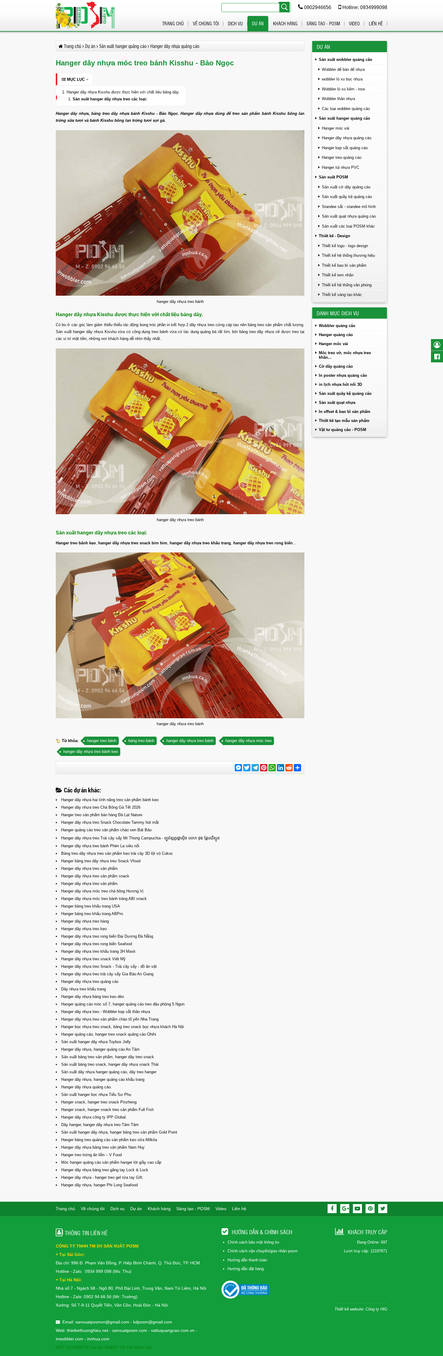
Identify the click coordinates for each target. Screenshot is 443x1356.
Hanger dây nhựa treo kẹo (84, 929)
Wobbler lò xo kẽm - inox (343, 89)
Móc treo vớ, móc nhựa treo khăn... (345, 355)
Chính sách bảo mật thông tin (253, 1242)
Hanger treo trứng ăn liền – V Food (91, 1155)
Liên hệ (376, 23)
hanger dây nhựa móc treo (248, 740)
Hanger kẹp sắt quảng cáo (345, 148)
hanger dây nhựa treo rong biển (263, 543)
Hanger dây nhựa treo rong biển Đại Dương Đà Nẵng (107, 936)
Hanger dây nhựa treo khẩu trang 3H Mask (98, 951)
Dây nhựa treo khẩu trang (83, 989)
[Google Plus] (344, 1208)
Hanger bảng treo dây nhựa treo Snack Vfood (100, 861)
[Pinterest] (370, 1208)
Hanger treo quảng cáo (341, 157)
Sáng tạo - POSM (323, 23)
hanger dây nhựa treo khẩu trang (200, 543)
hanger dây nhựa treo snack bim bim (132, 543)
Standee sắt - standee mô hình (349, 206)
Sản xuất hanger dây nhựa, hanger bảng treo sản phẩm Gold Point (119, 1132)
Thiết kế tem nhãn (337, 275)
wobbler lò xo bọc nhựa (342, 79)
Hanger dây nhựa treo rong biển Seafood (96, 944)
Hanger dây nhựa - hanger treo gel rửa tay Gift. (102, 1177)
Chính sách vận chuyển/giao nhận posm (263, 1251)
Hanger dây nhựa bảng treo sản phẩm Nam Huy (103, 1147)
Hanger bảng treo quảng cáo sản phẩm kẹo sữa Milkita (109, 1139)
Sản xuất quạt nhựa (337, 402)
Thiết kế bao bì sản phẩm (344, 265)
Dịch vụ (235, 23)
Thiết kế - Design (334, 236)
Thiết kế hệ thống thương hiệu (348, 255)
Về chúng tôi (206, 23)
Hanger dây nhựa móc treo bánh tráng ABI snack (104, 898)
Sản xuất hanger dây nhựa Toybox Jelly (96, 1042)
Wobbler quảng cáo (337, 325)
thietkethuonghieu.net (87, 1330)
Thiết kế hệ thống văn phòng (347, 285)
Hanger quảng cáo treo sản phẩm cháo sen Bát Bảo (106, 830)
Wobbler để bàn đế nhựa (343, 69)
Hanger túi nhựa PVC (340, 167)
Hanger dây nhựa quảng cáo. (86, 1087)
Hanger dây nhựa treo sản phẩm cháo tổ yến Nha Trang (110, 1019)
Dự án (258, 23)
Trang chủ (173, 23)
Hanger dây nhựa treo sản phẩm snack (95, 876)
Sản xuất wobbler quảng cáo (345, 59)
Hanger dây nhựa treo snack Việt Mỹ (93, 959)
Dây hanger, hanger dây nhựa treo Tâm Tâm (100, 1124)
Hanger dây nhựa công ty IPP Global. (94, 1117)
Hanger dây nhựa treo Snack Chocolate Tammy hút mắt (110, 822)
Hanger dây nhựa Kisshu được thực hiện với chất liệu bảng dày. (123, 92)
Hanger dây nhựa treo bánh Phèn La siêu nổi (100, 846)
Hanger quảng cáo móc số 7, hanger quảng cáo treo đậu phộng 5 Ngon (122, 1004)
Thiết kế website (349, 1309)
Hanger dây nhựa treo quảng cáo (89, 981)
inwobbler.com (70, 1338)
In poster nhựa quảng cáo (343, 375)
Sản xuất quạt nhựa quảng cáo (349, 216)
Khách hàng (285, 23)
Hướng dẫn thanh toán (247, 1260)
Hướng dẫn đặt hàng (246, 1268)
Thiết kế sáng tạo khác (342, 294)
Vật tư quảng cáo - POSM (342, 429)
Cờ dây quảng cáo (336, 366)
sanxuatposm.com (129, 1330)
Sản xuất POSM (333, 177)
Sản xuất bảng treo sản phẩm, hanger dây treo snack (107, 1057)
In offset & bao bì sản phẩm (344, 411)
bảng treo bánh (141, 740)
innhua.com (98, 1338)
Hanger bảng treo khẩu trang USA (90, 906)
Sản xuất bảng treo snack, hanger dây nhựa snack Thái (110, 1064)
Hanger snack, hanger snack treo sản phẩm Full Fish (107, 1109)
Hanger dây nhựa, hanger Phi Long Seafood (99, 1185)
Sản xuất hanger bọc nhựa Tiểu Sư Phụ (96, 1094)
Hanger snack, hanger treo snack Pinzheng (99, 1102)
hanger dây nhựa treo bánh (189, 740)
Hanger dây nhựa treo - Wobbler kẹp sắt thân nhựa (105, 1011)
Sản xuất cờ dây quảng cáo (346, 187)
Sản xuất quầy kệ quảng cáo (347, 196)
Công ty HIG (376, 1309)
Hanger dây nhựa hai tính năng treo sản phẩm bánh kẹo (110, 800)
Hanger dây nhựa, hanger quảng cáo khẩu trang (102, 1079)
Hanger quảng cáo (336, 334)
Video (354, 23)
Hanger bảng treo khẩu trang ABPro (92, 913)
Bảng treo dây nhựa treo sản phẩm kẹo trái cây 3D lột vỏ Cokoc (117, 853)
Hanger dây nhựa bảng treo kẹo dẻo (92, 996)
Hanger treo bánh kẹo (76, 543)
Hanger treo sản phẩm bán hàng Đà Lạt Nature (101, 815)
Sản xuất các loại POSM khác (348, 226)
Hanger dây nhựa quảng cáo (346, 138)
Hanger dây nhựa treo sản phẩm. (90, 868)
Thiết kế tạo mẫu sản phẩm (344, 420)
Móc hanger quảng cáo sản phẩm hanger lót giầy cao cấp (111, 1162)
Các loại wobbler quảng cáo (346, 108)
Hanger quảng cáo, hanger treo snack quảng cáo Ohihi (108, 1034)
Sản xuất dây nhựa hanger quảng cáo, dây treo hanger (108, 1072)
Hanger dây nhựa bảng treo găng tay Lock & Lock (104, 1170)
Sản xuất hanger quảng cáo (344, 118)
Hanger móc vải (335, 128)
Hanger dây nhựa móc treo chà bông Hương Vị (102, 891)
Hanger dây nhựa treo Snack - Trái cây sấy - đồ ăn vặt (109, 966)
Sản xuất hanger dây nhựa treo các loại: (110, 99)
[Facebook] (332, 1208)
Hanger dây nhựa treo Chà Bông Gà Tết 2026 (100, 807)
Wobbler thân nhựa (338, 98)
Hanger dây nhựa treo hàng (85, 921)
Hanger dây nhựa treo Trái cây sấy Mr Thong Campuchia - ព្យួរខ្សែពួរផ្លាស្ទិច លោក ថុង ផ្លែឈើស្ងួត (140, 838)
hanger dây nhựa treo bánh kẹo (90, 751)
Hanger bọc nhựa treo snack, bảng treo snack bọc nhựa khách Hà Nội (122, 1026)
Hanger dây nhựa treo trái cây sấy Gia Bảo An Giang (107, 974)
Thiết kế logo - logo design (345, 246)
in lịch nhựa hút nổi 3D (340, 384)
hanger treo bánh (101, 740)
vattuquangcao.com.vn (172, 1330)
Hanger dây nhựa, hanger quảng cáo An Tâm (100, 1049)
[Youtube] (357, 1208)
